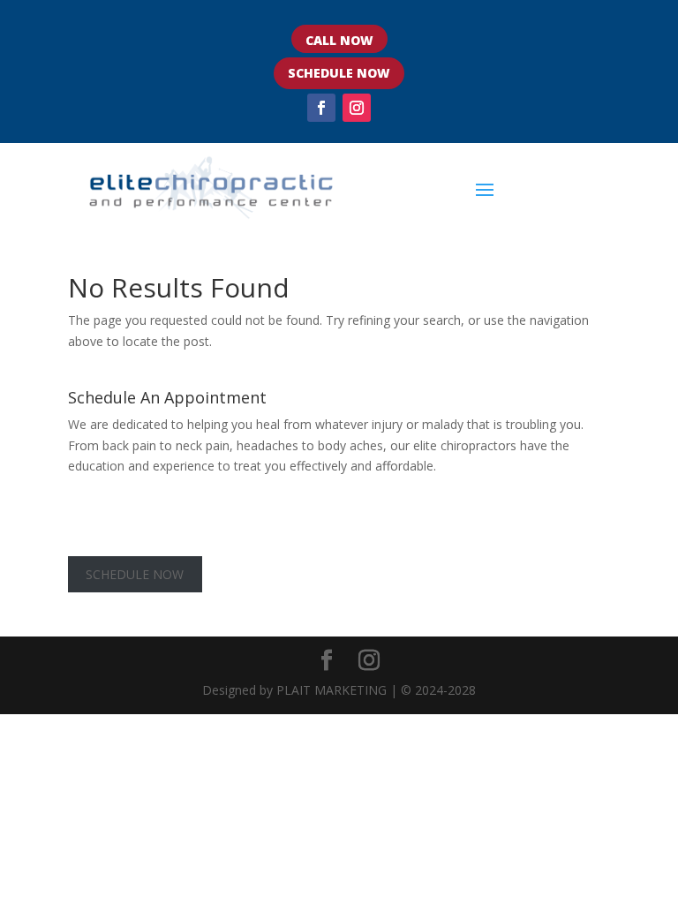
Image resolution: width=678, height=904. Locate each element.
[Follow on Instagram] (357, 108)
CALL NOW (339, 40)
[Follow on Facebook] (321, 108)
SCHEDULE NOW (339, 72)
